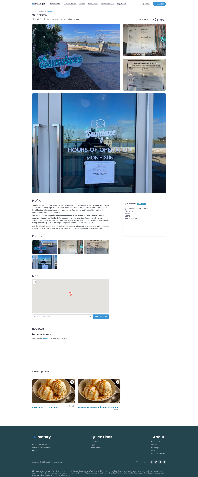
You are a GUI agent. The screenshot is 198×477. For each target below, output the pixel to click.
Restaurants (55, 4)
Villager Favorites (107, 4)
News (153, 451)
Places (41, 11)
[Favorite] (72, 382)
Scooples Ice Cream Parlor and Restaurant (98, 407)
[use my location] (90, 316)
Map (35, 276)
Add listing (160, 4)
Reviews (38, 329)
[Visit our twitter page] (156, 462)
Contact (37, 450)
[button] (70, 293)
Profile (36, 201)
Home (34, 11)
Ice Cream (141, 204)
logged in (46, 338)
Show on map (73, 19)
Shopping (93, 445)
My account (155, 442)
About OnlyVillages (158, 453)
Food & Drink (94, 442)
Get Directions (101, 316)
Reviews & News (70, 4)
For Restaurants (95, 448)
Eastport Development (40, 444)
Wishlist (154, 445)
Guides (82, 4)
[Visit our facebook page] (151, 462)
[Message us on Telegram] (160, 462)
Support (145, 462)
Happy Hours (93, 4)
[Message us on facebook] (164, 462)
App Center (121, 4)
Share (160, 19)
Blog (137, 462)
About (131, 462)
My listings (155, 448)
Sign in (147, 4)
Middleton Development (41, 447)
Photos (37, 236)
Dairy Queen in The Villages (45, 407)
